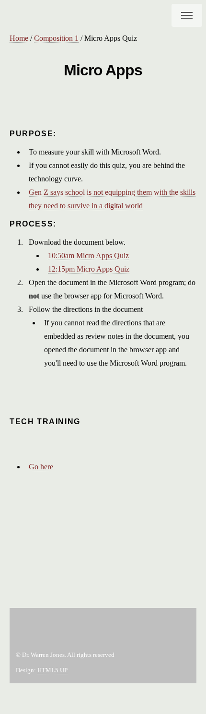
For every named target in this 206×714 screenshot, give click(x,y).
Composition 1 (56, 38)
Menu (187, 15)
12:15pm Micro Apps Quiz (88, 269)
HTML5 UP (52, 670)
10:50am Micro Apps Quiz (88, 255)
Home (19, 38)
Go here (41, 467)
